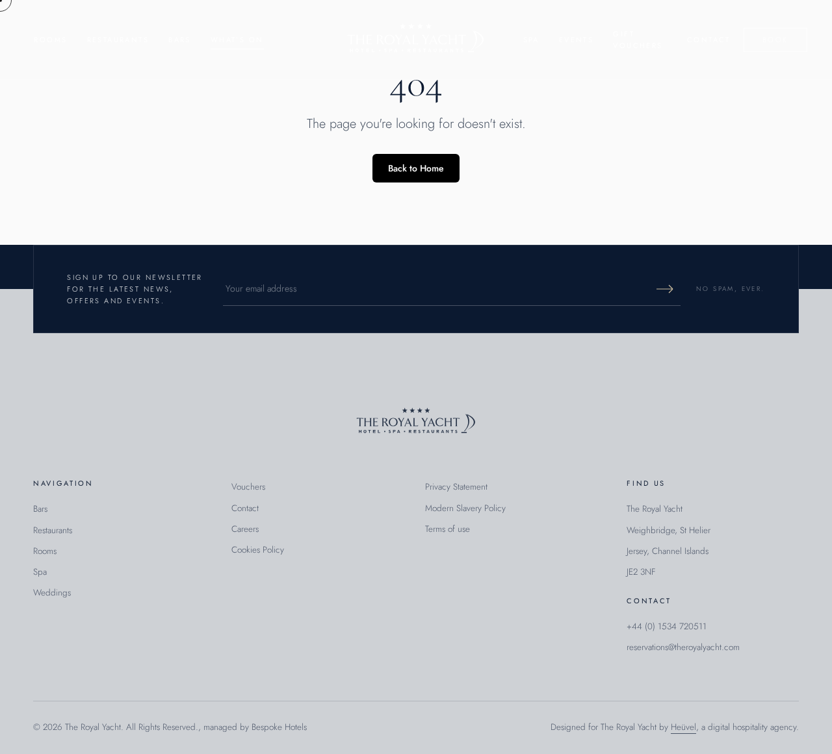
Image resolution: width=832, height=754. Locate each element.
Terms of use (447, 529)
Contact (709, 39)
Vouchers (248, 487)
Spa (531, 39)
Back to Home (416, 168)
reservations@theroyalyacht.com (683, 647)
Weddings (52, 592)
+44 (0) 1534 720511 (667, 626)
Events (576, 39)
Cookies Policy (257, 550)
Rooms (50, 39)
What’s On (237, 39)
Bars (179, 39)
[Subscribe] (665, 289)
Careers (245, 529)
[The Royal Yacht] (415, 39)
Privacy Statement (456, 487)
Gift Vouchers (637, 40)
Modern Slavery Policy (465, 508)
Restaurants (118, 39)
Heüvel (683, 727)
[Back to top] (416, 422)
